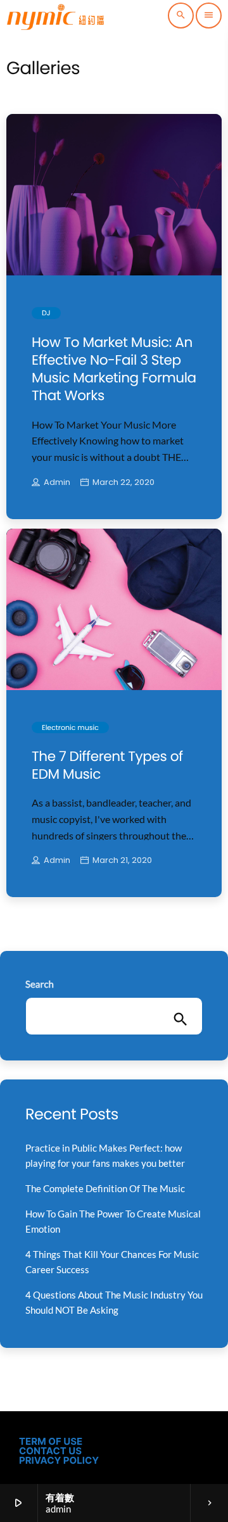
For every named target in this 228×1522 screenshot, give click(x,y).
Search (39, 984)
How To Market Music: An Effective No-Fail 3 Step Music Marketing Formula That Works (114, 368)
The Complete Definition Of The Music (105, 1188)
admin (57, 482)
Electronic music (70, 727)
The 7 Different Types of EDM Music (107, 765)
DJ (46, 313)
